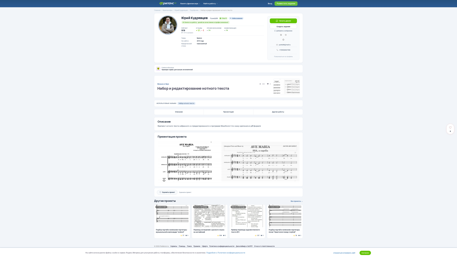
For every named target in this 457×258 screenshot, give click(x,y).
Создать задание (283, 27)
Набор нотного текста (186, 103)
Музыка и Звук (163, 84)
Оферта (205, 246)
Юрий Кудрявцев (194, 18)
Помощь (182, 246)
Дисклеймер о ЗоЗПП (244, 246)
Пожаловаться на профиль (283, 56)
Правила (196, 246)
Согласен (365, 253)
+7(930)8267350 (284, 50)
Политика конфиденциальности (221, 246)
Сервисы (173, 246)
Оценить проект (167, 192)
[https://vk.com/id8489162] (283, 40)
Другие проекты (165, 201)
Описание (179, 112)
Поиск (189, 246)
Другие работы (278, 112)
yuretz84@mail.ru (285, 45)
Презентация (228, 112)
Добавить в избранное (284, 31)
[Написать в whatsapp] (286, 35)
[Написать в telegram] (281, 35)
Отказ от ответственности (264, 246)
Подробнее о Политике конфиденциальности (225, 253)
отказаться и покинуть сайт (344, 253)
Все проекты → (297, 201)
